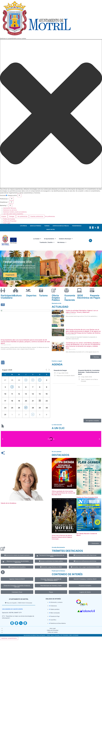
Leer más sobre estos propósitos (13, 214)
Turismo (43, 295)
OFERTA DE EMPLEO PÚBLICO (61, 225)
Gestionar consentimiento (9, 638)
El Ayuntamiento (49, 238)
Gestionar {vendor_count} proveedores (15, 212)
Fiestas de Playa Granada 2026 (87, 497)
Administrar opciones (9, 208)
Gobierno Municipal (65, 238)
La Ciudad (36, 238)
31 (33, 380)
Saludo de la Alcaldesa (8, 503)
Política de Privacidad (9, 221)
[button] (51, 113)
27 (26, 407)
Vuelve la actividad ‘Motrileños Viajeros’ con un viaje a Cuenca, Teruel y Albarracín (82, 311)
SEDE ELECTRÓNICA (35, 225)
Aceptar (3, 216)
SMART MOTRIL (50, 229)
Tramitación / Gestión (46, 242)
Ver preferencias (22, 216)
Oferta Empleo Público (56, 297)
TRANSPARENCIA (76, 225)
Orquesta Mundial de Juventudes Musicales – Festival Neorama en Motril (89, 372)
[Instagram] (90, 228)
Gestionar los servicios (10, 210)
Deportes (31, 295)
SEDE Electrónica (83, 296)
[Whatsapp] (98, 228)
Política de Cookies (9, 219)
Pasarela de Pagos (95, 296)
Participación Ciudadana (8, 296)
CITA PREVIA (23, 225)
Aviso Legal (6, 223)
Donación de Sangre (60, 370)
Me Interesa (61, 242)
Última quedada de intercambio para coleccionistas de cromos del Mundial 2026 (63, 492)
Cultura (18, 295)
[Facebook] (93, 228)
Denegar (11, 216)
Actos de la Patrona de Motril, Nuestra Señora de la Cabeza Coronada (62, 537)
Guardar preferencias (36, 216)
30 (26, 380)
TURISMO (46, 225)
